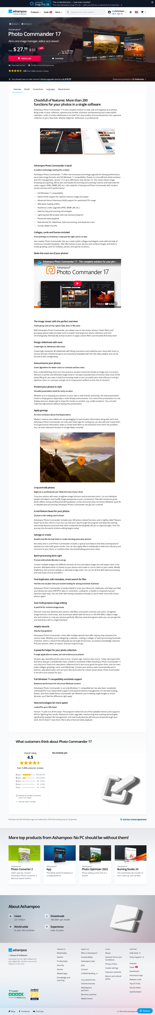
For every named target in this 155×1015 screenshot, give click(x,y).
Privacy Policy (111, 964)
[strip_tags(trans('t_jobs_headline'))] (34, 994)
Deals (48, 12)
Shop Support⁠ (135, 957)
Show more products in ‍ (128, 79)
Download (59, 58)
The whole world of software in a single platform (60, 874)
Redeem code (135, 979)
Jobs (83, 965)
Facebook (25, 1011)
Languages (50, 89)
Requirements (64, 89)
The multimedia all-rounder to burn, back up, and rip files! (130, 874)
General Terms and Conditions (113, 958)
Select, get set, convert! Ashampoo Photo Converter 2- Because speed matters (24, 876)
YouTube (39, 1011)
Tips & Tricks (135, 983)
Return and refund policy (113, 977)
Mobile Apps (62, 973)
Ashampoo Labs (88, 961)
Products (35, 12)
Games (60, 969)
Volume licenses (88, 983)
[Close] (152, 2)
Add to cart (26, 58)
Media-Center (87, 998)
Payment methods (113, 972)
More (57, 12)
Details (27, 89)
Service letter (135, 987)
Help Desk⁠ (134, 953)
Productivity (62, 961)
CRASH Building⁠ (88, 973)
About (108, 953)
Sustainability (87, 957)
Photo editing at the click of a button (94, 874)
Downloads (134, 971)
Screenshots (38, 89)
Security (60, 965)
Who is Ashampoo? (89, 953)
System (60, 957)
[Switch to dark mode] (130, 12)
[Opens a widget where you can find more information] (145, 1011)
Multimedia (62, 953)
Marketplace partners (86, 989)
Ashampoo (135, 991)
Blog (13, 1011)
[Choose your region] (136, 12)
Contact (84, 969)
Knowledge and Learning (63, 979)
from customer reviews (36, 70)
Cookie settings (111, 968)
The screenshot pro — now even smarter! (71, 2)
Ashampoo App (136, 975)
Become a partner (89, 994)
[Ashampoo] (18, 950)
